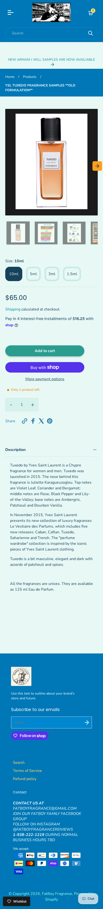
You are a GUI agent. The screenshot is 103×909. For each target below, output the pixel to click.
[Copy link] (25, 421)
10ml (13, 274)
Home (9, 77)
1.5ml (72, 274)
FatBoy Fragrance (57, 893)
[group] (18, 233)
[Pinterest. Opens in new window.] (50, 421)
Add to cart (45, 350)
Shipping (12, 309)
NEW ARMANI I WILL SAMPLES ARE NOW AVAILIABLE (51, 59)
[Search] (90, 33)
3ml (51, 274)
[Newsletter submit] (86, 722)
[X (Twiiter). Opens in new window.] (41, 421)
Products (29, 77)
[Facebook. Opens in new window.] (33, 421)
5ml (33, 274)
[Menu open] (17, 13)
